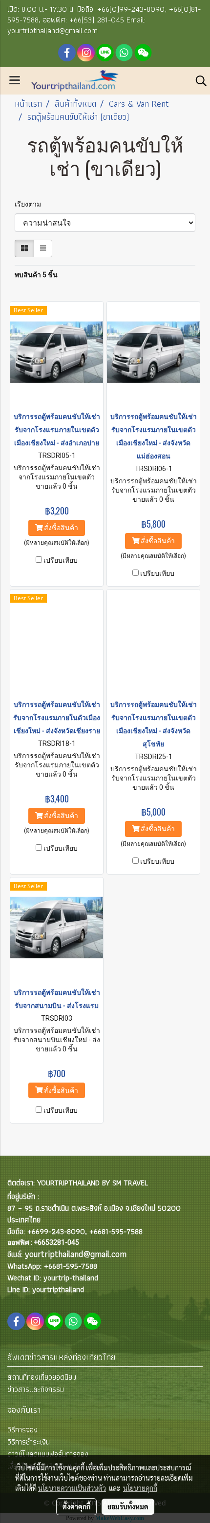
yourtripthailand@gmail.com (75, 1254)
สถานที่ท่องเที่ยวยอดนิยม (41, 1377)
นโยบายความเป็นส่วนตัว (72, 1488)
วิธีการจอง (22, 1430)
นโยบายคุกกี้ (140, 1488)
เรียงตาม (30, 204)
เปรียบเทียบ (60, 560)
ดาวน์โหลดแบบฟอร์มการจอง (47, 1454)
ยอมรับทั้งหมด (127, 1506)
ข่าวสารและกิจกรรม (35, 1389)
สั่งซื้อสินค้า (60, 528)
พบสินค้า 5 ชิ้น (36, 275)
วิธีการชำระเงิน (28, 1442)
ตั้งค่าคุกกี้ (76, 1506)
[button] (198, 81)
